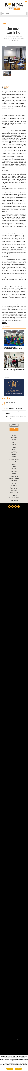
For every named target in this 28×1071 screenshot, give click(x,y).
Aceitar (9, 1068)
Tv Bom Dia (14, 481)
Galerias (14, 483)
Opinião (14, 473)
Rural (14, 449)
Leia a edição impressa (6, 18)
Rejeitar (18, 1068)
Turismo (14, 464)
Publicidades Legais (14, 476)
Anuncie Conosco (14, 497)
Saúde (14, 458)
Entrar (11, 8)
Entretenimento (14, 469)
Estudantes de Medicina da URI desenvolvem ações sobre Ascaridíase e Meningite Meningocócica (13, 349)
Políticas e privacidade (14, 499)
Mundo (14, 447)
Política (14, 435)
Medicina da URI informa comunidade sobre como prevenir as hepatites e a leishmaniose (14, 371)
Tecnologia (14, 452)
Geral (14, 456)
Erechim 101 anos (14, 463)
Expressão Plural (14, 478)
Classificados (14, 492)
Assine (17, 8)
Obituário (14, 471)
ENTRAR (14, 424)
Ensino (14, 439)
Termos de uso (14, 500)
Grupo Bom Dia (14, 493)
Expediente (14, 495)
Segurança (14, 440)
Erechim (14, 454)
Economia (14, 434)
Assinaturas (14, 490)
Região (14, 442)
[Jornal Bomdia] (14, 4)
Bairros (14, 466)
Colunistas (14, 480)
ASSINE (13, 428)
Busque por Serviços (14, 487)
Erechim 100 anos (14, 459)
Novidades (14, 475)
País (14, 446)
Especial (14, 461)
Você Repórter (14, 488)
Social (14, 468)
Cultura (14, 451)
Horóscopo (14, 485)
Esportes (14, 437)
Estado (14, 444)
